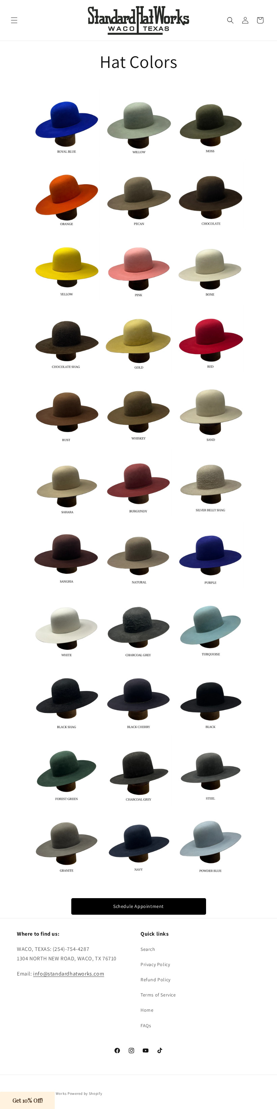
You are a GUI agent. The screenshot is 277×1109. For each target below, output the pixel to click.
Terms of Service (158, 995)
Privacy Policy (155, 964)
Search (148, 949)
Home (147, 1010)
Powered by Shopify (85, 1093)
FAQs (146, 1025)
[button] (14, 20)
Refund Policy (156, 980)
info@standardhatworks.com (68, 973)
